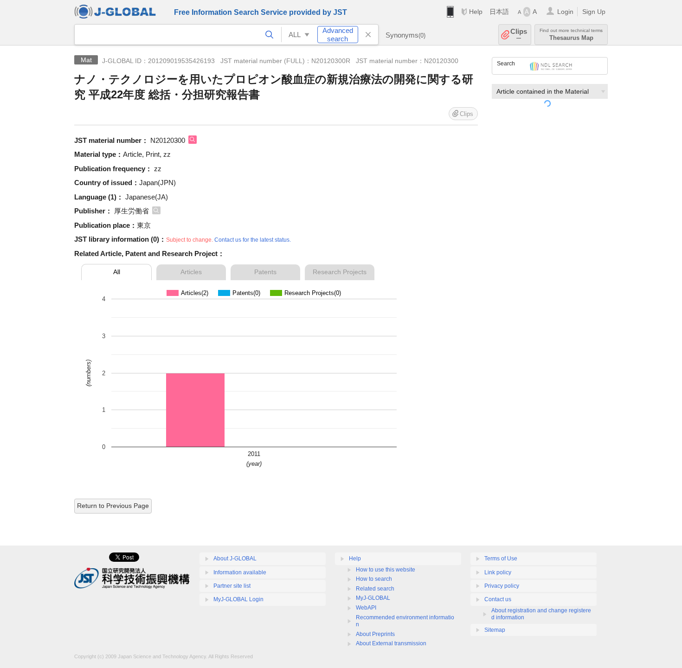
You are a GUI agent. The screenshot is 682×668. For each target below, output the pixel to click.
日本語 (499, 11)
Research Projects (340, 272)
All (116, 272)
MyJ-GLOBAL (373, 598)
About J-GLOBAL (235, 558)
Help (476, 11)
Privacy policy (501, 586)
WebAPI (366, 607)
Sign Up (593, 11)
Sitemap (494, 630)
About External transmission (391, 643)
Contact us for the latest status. (252, 240)
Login (565, 11)
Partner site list (232, 586)
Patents (265, 272)
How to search (374, 579)
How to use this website (385, 569)
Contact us (497, 599)
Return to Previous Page (113, 505)
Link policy (497, 572)
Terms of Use (500, 558)
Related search (375, 588)
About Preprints (375, 634)
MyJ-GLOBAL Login (238, 599)
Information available (239, 572)
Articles (191, 272)
